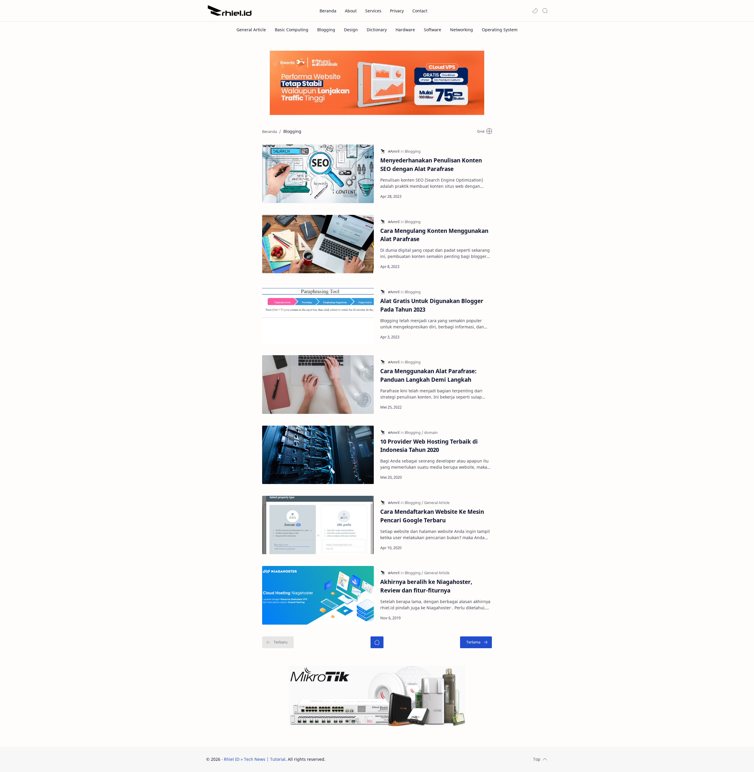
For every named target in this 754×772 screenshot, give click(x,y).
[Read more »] (481, 196)
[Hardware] (405, 29)
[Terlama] (476, 642)
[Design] (351, 29)
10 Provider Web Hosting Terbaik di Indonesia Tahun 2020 (429, 445)
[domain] (431, 432)
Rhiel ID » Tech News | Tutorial (254, 759)
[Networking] (461, 29)
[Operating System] (499, 29)
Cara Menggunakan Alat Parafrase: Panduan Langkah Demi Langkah (428, 375)
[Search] (544, 10)
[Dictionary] (377, 29)
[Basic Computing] (291, 29)
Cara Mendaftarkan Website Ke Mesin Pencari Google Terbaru (432, 516)
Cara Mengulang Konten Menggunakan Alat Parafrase (434, 235)
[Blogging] (326, 29)
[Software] (432, 29)
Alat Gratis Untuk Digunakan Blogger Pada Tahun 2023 (431, 305)
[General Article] (251, 29)
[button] (534, 10)
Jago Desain (365, 759)
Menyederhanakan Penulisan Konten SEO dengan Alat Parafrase (431, 164)
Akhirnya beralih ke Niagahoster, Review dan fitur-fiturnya (426, 586)
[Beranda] (377, 642)
